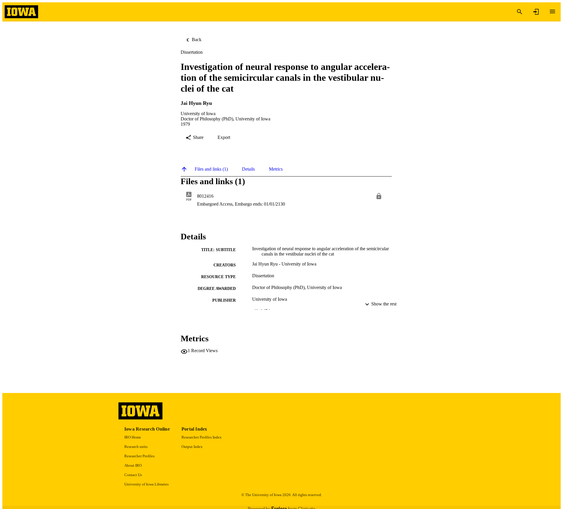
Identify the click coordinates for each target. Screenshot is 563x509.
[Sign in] (536, 12)
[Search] (519, 12)
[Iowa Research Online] (21, 12)
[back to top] (184, 169)
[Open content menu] (552, 11)
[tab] (211, 169)
